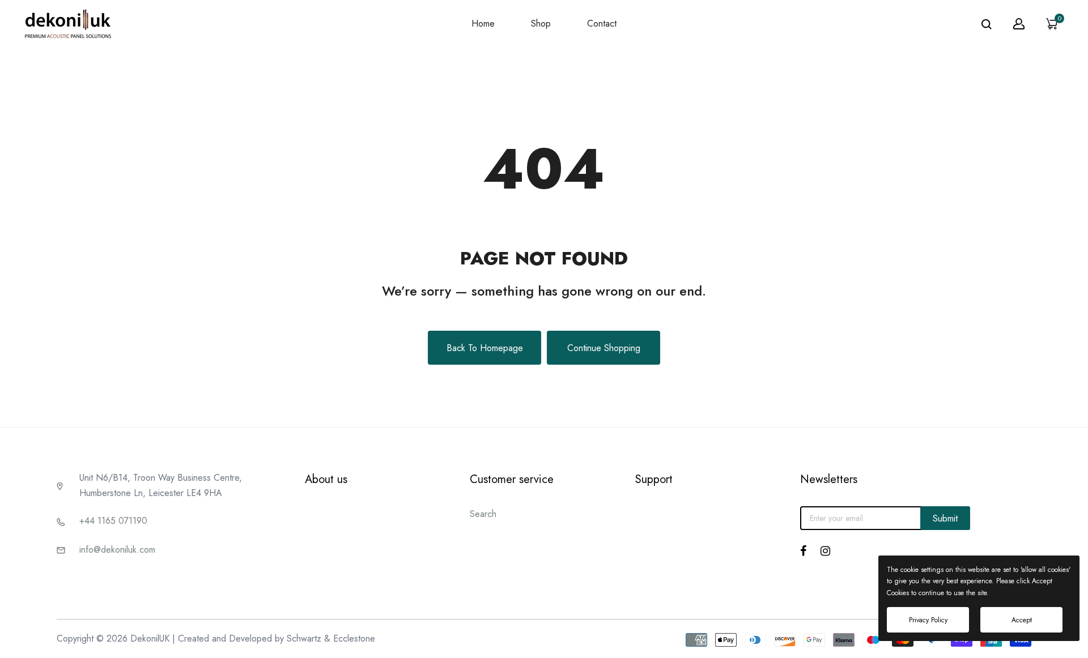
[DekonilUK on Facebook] (803, 551)
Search (483, 513)
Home (483, 23)
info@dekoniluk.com (117, 549)
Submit (945, 518)
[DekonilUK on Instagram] (825, 551)
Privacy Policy (928, 620)
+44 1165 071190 (113, 520)
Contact (602, 23)
